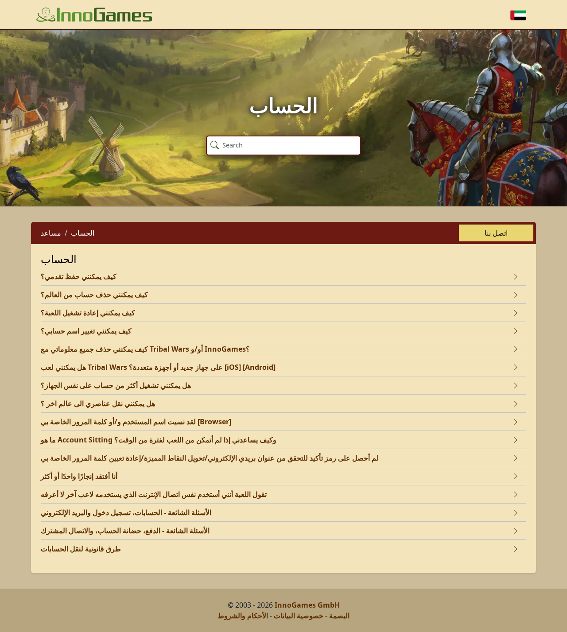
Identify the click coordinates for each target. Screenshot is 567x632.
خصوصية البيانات (298, 615)
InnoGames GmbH (307, 605)
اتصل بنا (496, 233)
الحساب (82, 233)
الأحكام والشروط (242, 615)
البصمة (339, 615)
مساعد (51, 233)
